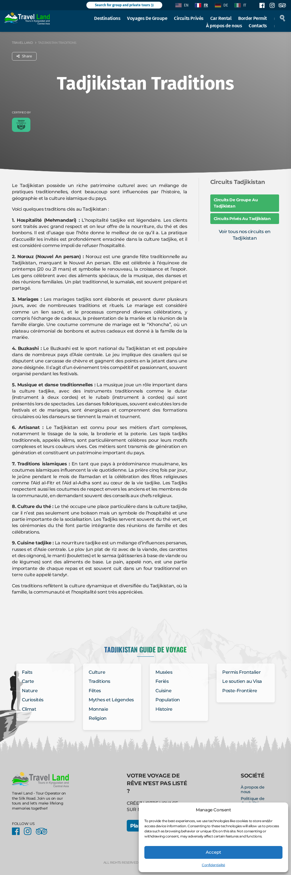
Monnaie (98, 709)
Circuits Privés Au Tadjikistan (242, 218)
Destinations (107, 18)
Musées (163, 672)
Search (282, 18)
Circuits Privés (188, 18)
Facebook (262, 5)
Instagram (272, 5)
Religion (98, 718)
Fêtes (95, 690)
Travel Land (22, 43)
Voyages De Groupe (147, 18)
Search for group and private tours (123, 5)
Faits (27, 672)
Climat (29, 709)
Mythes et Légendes (111, 699)
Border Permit (252, 18)
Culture (97, 672)
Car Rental (221, 18)
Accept (213, 852)
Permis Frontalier (241, 672)
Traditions (99, 681)
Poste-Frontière (239, 690)
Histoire (163, 709)
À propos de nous (224, 25)
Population (167, 699)
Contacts (258, 25)
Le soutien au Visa (242, 681)
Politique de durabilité (252, 801)
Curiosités (32, 699)
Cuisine (163, 690)
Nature (30, 690)
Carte (28, 681)
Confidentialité (213, 865)
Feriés (162, 681)
